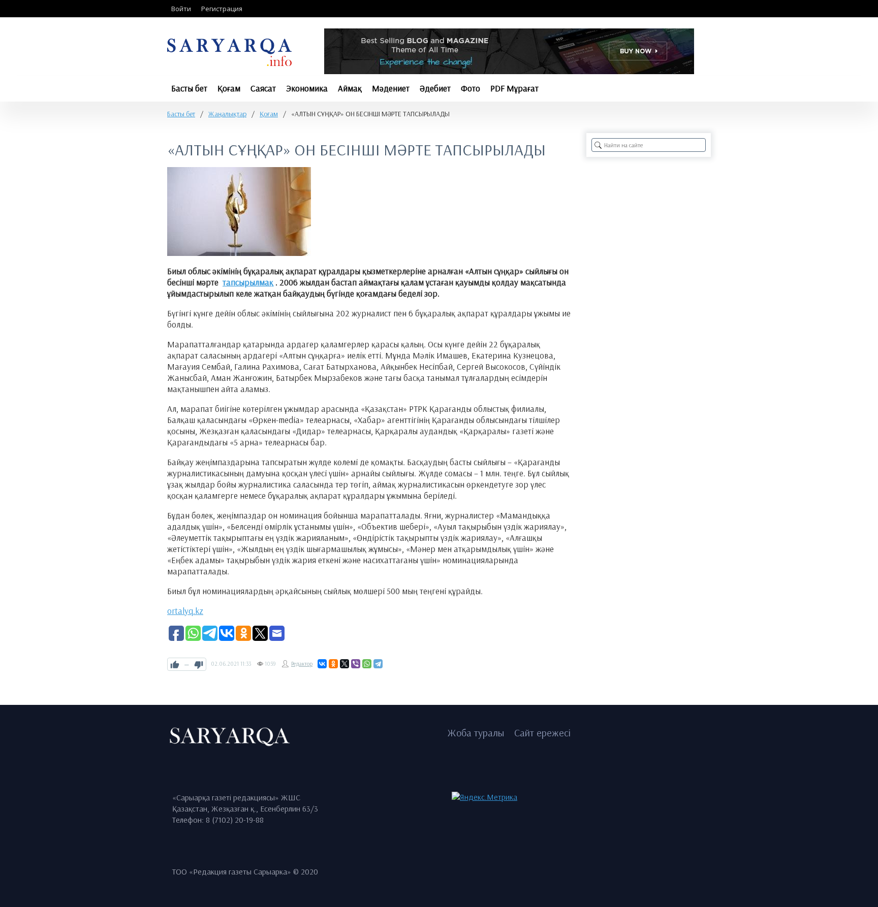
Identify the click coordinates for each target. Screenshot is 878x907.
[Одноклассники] (333, 663)
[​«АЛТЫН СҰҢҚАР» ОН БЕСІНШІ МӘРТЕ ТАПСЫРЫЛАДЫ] (239, 211)
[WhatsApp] (366, 663)
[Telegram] (378, 663)
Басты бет (181, 113)
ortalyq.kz (185, 610)
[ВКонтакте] (322, 663)
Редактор (301, 663)
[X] (344, 663)
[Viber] (355, 663)
